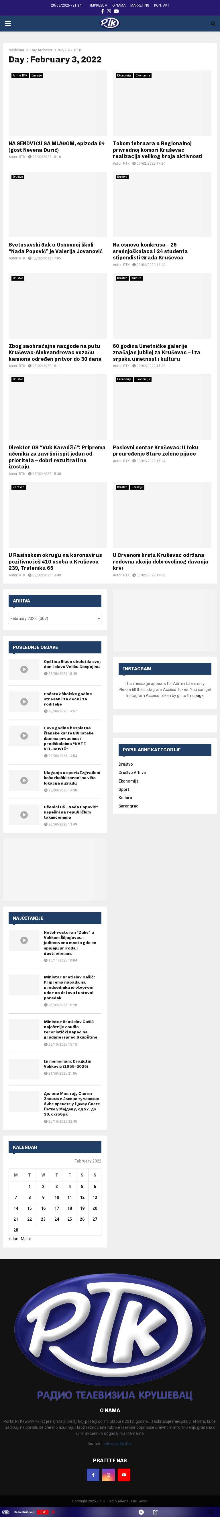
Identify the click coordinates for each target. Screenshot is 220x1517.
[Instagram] (108, 1475)
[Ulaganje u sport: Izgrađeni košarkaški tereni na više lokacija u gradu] (24, 780)
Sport (124, 789)
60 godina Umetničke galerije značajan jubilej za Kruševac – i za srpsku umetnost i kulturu (157, 352)
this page (195, 695)
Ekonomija (124, 75)
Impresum (98, 5)
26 (82, 1219)
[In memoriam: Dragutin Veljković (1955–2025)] (24, 1069)
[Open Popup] (155, 1512)
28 (15, 1230)
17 (56, 1208)
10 (56, 1197)
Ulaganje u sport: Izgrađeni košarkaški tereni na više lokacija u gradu (72, 777)
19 (82, 1208)
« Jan (13, 1238)
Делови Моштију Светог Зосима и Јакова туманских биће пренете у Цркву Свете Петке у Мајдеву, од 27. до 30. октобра (72, 1104)
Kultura (136, 278)
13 (95, 1197)
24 (56, 1219)
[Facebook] (93, 1475)
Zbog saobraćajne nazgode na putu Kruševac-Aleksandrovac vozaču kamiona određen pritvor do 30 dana (55, 352)
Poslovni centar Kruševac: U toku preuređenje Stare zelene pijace (156, 450)
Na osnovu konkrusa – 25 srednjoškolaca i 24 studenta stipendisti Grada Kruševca (150, 251)
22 (29, 1219)
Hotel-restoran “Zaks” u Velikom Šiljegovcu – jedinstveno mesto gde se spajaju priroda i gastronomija (70, 943)
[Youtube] (124, 1475)
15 (29, 1208)
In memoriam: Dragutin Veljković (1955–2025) (67, 1064)
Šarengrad (129, 806)
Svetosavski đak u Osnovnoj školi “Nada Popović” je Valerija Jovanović (56, 248)
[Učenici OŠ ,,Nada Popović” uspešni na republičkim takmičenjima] (24, 815)
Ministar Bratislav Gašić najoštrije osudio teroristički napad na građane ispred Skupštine (70, 1029)
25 (69, 1219)
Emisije (37, 75)
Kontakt (161, 5)
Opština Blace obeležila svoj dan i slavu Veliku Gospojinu (72, 664)
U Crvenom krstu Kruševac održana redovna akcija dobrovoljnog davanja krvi (161, 561)
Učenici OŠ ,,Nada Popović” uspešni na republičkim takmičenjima (71, 812)
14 (15, 1208)
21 (15, 1219)
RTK (22, 157)
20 (95, 1208)
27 (95, 1219)
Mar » (26, 1238)
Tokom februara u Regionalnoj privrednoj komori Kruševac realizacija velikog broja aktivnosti (158, 149)
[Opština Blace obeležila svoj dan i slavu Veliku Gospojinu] (24, 669)
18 (69, 1208)
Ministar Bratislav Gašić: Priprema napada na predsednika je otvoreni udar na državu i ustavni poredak (69, 987)
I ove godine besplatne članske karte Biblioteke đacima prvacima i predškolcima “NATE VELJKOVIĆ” (69, 738)
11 (69, 1197)
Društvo (18, 176)
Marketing (139, 5)
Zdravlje (18, 487)
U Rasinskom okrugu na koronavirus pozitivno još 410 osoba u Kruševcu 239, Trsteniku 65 (55, 561)
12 (82, 1197)
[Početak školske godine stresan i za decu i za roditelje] (24, 701)
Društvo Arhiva (132, 772)
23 (43, 1219)
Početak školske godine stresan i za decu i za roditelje (68, 699)
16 (43, 1208)
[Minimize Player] (210, 1512)
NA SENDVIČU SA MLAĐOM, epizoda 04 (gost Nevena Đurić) (57, 146)
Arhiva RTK (20, 75)
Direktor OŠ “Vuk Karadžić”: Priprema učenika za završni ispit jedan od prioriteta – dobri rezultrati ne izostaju (57, 457)
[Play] (141, 1512)
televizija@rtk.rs (117, 1443)
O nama (118, 5)
